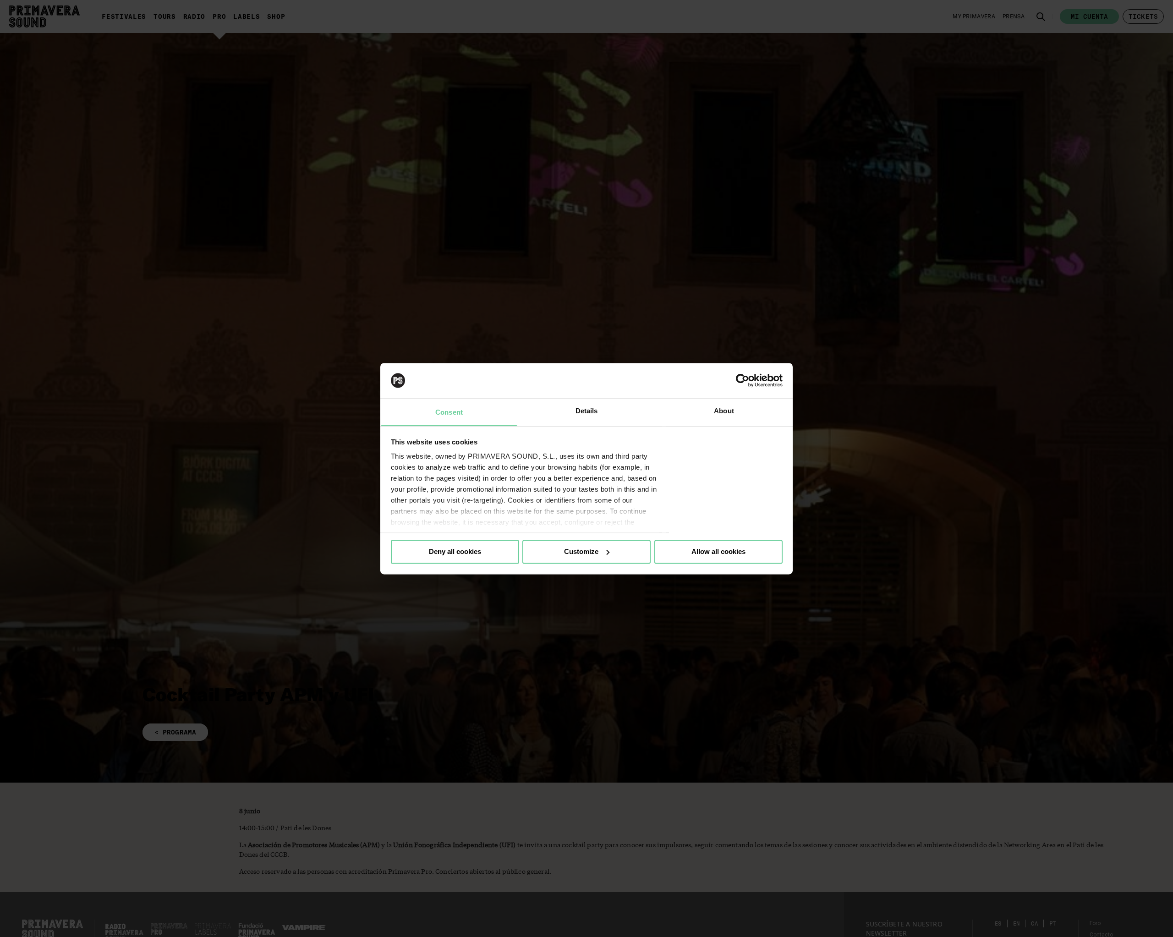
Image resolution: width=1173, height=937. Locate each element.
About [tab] (724, 411)
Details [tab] (587, 411)
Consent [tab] (449, 412)
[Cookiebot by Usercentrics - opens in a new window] (742, 380)
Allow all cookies (718, 551)
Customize (581, 551)
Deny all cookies (455, 551)
